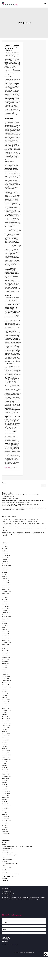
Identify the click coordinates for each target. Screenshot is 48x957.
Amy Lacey (7, 467)
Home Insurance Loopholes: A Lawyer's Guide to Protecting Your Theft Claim (22, 523)
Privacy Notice (6, 938)
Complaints (5, 941)
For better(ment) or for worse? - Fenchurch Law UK (15, 519)
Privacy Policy (5, 937)
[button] (45, 4)
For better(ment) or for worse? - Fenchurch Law (14, 521)
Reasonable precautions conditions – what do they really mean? (18, 525)
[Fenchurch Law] (10, 4)
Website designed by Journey (10, 944)
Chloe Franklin (34, 519)
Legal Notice (5, 939)
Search (4, 482)
